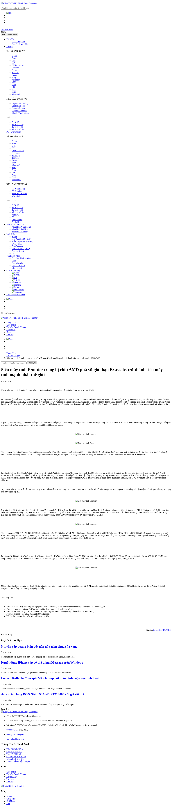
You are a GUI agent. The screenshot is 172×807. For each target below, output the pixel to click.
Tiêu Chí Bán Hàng (14, 749)
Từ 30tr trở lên (18, 129)
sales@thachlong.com (15, 734)
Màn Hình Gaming (20, 232)
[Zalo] (9, 13)
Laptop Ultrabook (19, 110)
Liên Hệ (9, 334)
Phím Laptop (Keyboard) (22, 241)
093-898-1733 (7, 29)
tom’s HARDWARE (162, 630)
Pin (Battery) (17, 246)
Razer (14, 75)
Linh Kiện (10, 234)
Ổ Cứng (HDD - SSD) (21, 239)
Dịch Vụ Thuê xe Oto (21, 258)
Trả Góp (10, 779)
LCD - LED (17, 244)
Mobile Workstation (20, 113)
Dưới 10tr (16, 122)
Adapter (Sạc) (18, 251)
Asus (14, 58)
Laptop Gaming (18, 108)
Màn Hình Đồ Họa (20, 229)
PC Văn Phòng (18, 189)
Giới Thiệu (11, 325)
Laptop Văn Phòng (20, 103)
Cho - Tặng (17, 268)
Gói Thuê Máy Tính (20, 44)
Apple (14, 55)
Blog (8, 332)
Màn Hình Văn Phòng (21, 227)
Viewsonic (16, 94)
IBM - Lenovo (18, 65)
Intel (14, 92)
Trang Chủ (11, 322)
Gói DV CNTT (18, 265)
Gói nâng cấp (17, 263)
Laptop (9, 46)
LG (13, 87)
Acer (14, 84)
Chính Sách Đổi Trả (15, 759)
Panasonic (16, 68)
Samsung (16, 70)
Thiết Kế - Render (19, 193)
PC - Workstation (13, 132)
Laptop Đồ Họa (18, 106)
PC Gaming (17, 191)
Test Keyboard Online (15, 294)
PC (13, 217)
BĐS (14, 261)
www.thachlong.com (15, 739)
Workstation (17, 196)
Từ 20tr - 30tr (17, 127)
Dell (13, 60)
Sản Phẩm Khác (13, 256)
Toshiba (15, 72)
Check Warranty (13, 270)
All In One (16, 222)
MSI (14, 82)
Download (10, 329)
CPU (14, 253)
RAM (14, 236)
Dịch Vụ (10, 39)
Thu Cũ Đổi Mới (13, 754)
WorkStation (17, 219)
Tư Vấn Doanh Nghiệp (16, 327)
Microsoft (16, 80)
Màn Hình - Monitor (15, 224)
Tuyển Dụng (11, 776)
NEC (14, 89)
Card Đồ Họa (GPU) (21, 248)
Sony (14, 77)
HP (13, 63)
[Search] (27, 8)
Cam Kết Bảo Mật (14, 752)
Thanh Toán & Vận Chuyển (18, 761)
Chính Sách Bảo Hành (16, 756)
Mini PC (15, 215)
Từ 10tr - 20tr (17, 124)
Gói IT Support (18, 42)
